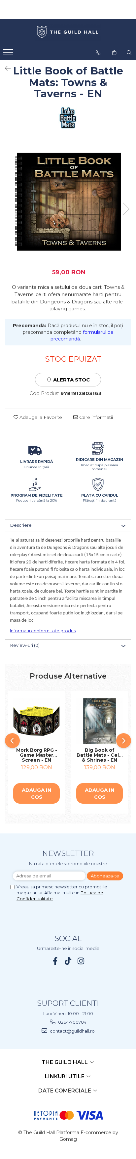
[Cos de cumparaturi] (114, 52)
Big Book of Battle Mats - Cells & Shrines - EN (100, 755)
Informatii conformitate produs (43, 630)
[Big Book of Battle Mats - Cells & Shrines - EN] (99, 721)
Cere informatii (95, 417)
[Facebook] (55, 961)
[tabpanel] (68, 202)
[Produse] (9, 54)
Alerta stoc (71, 380)
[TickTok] (68, 961)
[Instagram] (81, 961)
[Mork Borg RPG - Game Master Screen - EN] (36, 721)
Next (125, 209)
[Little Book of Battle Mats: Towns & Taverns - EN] (68, 202)
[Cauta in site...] (129, 52)
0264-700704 (71, 1022)
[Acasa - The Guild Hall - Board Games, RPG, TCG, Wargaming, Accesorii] (68, 32)
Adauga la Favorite (40, 417)
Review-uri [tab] (25, 645)
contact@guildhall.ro (72, 1031)
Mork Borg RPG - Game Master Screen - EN (36, 755)
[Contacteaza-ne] (98, 52)
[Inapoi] (5, 68)
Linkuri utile (65, 1076)
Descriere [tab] (21, 525)
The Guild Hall (65, 1062)
